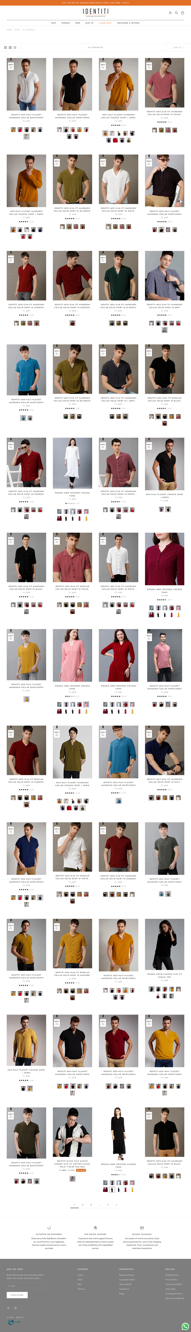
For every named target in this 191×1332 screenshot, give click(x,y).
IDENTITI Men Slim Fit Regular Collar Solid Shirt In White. (72, 877)
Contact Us (124, 1289)
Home (9, 30)
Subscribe (17, 1295)
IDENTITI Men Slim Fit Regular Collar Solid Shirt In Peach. (72, 587)
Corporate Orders (127, 1279)
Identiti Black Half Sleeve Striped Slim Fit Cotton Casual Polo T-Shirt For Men (72, 1164)
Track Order (170, 1289)
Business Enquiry (126, 1275)
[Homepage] (15, 1322)
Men (53, 23)
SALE (80, 1279)
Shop (17, 30)
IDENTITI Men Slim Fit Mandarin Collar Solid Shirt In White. (118, 209)
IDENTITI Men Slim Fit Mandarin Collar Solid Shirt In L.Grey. (118, 399)
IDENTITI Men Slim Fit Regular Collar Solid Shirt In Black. (165, 399)
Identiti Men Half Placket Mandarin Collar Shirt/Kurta (26, 116)
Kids (78, 23)
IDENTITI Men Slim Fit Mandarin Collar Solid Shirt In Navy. (164, 780)
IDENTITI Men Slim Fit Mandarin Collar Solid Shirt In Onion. (118, 492)
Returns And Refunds (174, 1298)
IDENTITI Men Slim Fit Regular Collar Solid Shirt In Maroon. (26, 780)
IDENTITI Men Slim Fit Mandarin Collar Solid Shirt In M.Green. (118, 306)
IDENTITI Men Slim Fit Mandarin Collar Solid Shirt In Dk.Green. (72, 209)
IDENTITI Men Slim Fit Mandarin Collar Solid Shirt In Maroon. (26, 306)
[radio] (13, 130)
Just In (89, 23)
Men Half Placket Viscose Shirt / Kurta (164, 496)
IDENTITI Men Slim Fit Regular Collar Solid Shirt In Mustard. (72, 974)
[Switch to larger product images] (5, 47)
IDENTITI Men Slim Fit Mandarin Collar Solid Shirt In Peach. (164, 113)
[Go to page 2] (116, 1205)
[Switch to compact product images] (15, 47)
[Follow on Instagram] (15, 1308)
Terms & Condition (173, 1284)
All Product (29, 30)
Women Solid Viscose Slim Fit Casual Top (164, 975)
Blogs (121, 1293)
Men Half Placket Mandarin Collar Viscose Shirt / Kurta (118, 116)
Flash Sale (105, 23)
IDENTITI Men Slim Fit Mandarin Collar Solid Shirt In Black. (26, 587)
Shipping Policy (172, 1275)
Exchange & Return (128, 23)
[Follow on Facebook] (8, 1308)
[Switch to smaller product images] (10, 47)
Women (66, 23)
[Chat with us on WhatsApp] (185, 1326)
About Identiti (125, 1284)
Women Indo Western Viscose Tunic (72, 494)
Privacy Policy (171, 1279)
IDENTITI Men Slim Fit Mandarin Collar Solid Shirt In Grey (164, 306)
